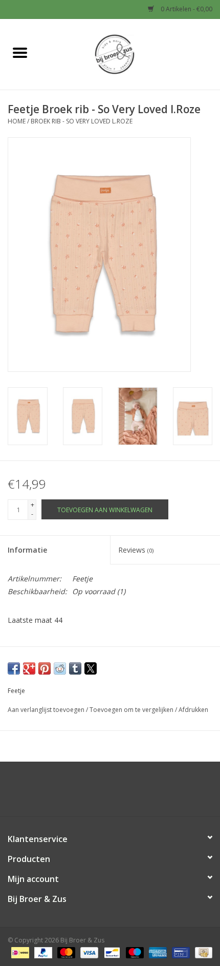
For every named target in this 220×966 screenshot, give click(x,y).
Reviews (135, 550)
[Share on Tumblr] (75, 668)
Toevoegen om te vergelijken (132, 709)
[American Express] (156, 952)
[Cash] (201, 952)
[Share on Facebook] (14, 668)
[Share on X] (90, 668)
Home (17, 121)
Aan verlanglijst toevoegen (47, 709)
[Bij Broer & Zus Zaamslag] (130, 53)
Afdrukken (193, 709)
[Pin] (179, 952)
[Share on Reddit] (60, 668)
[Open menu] (20, 52)
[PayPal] (42, 952)
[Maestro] (133, 952)
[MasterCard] (65, 952)
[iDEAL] (19, 952)
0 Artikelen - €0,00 (185, 9)
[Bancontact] (111, 952)
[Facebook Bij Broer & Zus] (101, 793)
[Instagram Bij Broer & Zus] (119, 793)
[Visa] (88, 952)
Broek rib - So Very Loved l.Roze (82, 121)
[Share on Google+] (29, 668)
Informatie (27, 550)
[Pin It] (44, 668)
